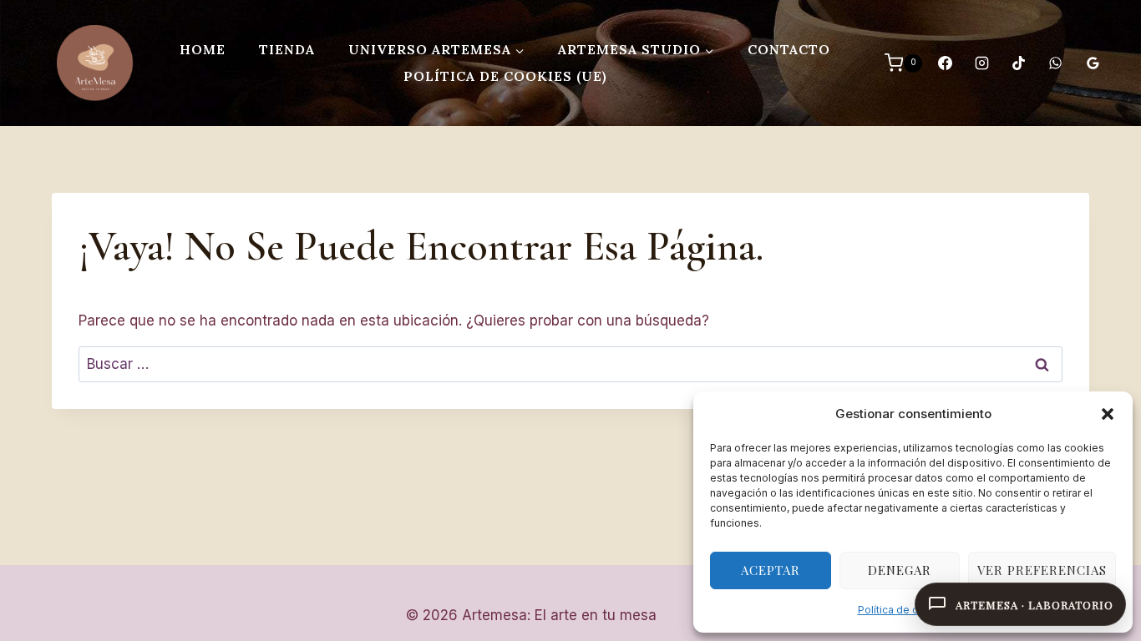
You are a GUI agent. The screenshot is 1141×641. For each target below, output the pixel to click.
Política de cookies (905, 609)
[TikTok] (1019, 63)
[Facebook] (945, 63)
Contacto (789, 49)
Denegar (899, 570)
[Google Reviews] (1092, 63)
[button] (1107, 414)
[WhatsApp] (1056, 63)
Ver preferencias (1042, 570)
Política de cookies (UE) (505, 76)
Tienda (287, 49)
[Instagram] (981, 63)
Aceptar (770, 570)
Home (203, 49)
